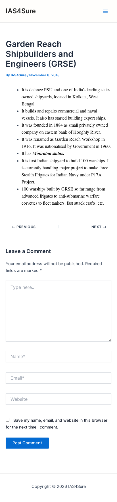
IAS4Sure (21, 11)
